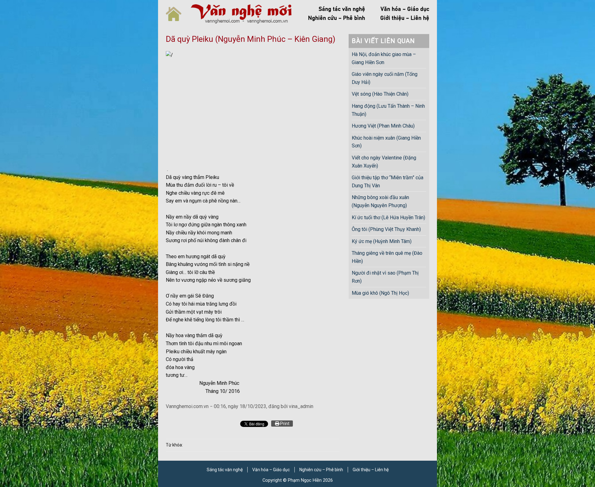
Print (284, 423)
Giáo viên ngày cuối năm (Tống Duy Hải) (384, 78)
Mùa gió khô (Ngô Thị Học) (380, 293)
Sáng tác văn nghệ (342, 9)
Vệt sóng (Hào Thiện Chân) (380, 94)
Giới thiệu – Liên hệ (404, 18)
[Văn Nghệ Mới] (241, 13)
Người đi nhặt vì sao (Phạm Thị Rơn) (385, 277)
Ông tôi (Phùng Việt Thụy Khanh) (386, 229)
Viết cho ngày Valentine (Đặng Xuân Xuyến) (384, 162)
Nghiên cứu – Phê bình (336, 18)
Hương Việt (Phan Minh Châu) (383, 126)
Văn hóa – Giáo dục (405, 9)
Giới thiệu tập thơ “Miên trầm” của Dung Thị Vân (387, 182)
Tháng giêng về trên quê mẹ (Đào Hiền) (387, 257)
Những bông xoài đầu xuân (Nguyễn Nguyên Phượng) (380, 201)
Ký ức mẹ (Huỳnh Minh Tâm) (382, 241)
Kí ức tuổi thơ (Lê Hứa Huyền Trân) (388, 217)
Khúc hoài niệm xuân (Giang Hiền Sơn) (386, 142)
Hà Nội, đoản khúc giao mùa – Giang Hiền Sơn (384, 58)
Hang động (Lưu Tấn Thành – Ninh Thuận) (388, 110)
